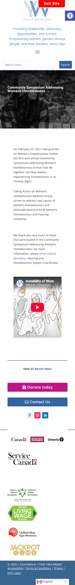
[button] (70, 16)
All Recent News (41, 369)
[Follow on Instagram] (37, 415)
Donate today (40, 387)
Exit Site (52, 3)
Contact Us (40, 401)
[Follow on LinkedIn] (45, 415)
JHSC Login (14, 573)
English (47, 581)
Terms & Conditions (38, 568)
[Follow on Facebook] (30, 415)
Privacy (58, 568)
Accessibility (15, 568)
